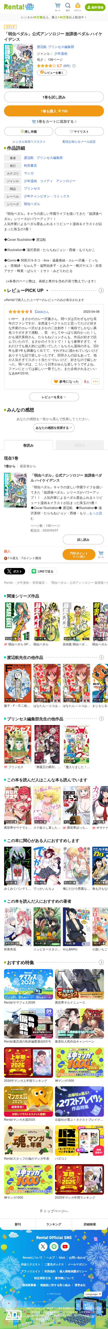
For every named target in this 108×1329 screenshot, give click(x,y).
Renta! (8, 582)
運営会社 (80, 1285)
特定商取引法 (42, 1278)
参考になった (69, 381)
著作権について (64, 1278)
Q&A (62, 1257)
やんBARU (70, 949)
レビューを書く (54, 72)
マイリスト (81, 131)
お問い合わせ (77, 1257)
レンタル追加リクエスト (29, 141)
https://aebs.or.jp (35, 1322)
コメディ (46, 180)
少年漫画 (60, 53)
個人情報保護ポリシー (73, 1271)
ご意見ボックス (54, 1264)
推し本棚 (31, 131)
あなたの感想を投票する (52, 427)
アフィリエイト (30, 1271)
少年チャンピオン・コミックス (47, 196)
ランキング (53, 1224)
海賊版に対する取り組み (55, 1285)
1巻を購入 (54, 110)
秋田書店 (30, 165)
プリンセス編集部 (61, 46)
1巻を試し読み (54, 96)
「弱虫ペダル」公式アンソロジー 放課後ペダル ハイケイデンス (66, 478)
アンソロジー (66, 180)
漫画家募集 (29, 1285)
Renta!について (32, 1257)
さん (42, 311)
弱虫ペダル (32, 203)
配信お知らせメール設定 (79, 141)
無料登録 (97, 7)
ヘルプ (50, 1257)
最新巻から (28, 466)
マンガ (29, 173)
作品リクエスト (30, 1264)
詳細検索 (90, 1224)
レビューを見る (52, 397)
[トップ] (14, 6)
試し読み (83, 539)
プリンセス (32, 188)
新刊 (18, 1224)
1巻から (10, 466)
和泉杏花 (10, 949)
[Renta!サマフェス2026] (29, 6)
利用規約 (50, 1271)
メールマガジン (77, 1264)
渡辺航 (42, 46)
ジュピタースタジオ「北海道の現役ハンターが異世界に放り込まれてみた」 (47, 949)
